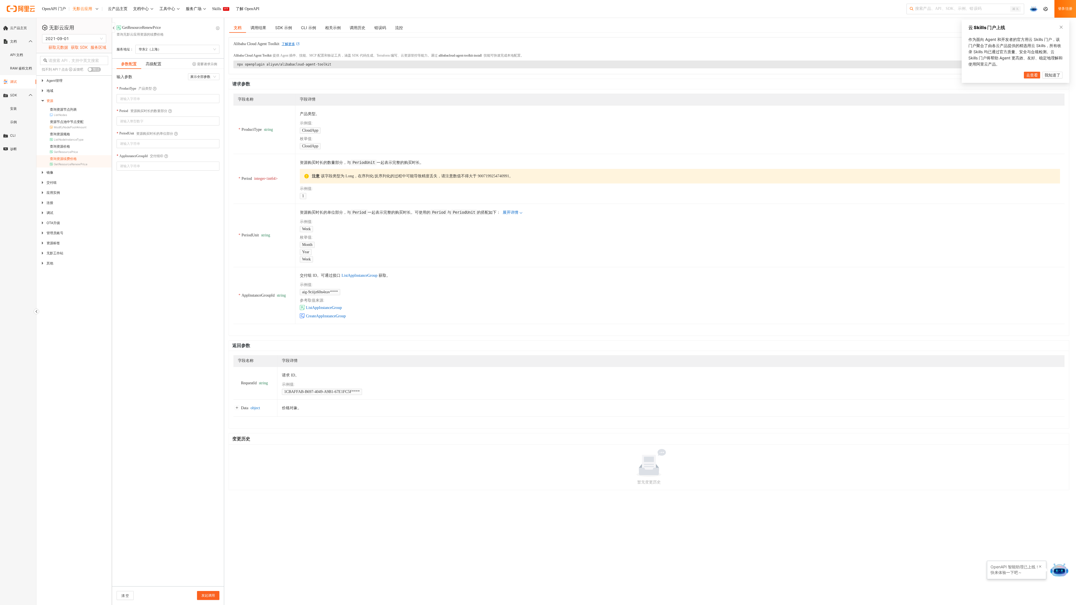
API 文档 (16, 55)
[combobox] (164, 99)
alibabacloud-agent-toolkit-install (460, 55)
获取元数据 (58, 47)
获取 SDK (79, 47)
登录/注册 (1065, 9)
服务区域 (98, 47)
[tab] (129, 64)
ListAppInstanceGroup (359, 275)
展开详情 (510, 212)
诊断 (13, 149)
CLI (12, 135)
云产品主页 (18, 28)
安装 (13, 108)
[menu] (18, 88)
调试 (13, 82)
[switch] (94, 69)
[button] (216, 119)
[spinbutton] (168, 121)
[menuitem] (18, 28)
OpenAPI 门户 (54, 9)
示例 (13, 122)
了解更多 (288, 44)
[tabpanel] (168, 330)
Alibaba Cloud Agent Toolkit (252, 55)
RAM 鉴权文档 (21, 68)
